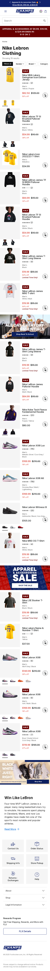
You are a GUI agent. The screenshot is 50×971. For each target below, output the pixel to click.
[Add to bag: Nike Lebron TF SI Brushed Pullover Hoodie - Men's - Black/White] (45, 136)
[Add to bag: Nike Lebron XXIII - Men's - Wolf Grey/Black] (45, 673)
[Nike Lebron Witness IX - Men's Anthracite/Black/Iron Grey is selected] (5, 527)
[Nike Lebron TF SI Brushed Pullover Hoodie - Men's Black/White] (13, 243)
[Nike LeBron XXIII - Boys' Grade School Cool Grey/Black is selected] (5, 755)
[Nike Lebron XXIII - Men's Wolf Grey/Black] (13, 718)
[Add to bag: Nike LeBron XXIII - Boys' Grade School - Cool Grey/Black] (45, 747)
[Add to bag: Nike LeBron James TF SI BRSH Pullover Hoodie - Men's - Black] (45, 200)
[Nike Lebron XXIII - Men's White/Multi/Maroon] (28, 681)
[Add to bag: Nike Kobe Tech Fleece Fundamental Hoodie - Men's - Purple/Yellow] (45, 424)
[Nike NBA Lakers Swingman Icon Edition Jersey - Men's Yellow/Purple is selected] (5, 103)
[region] (25, 3)
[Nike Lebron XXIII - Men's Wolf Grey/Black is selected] (5, 681)
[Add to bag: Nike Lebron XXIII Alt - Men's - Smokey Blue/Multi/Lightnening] (45, 496)
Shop (8, 898)
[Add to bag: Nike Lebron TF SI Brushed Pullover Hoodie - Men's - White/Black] (45, 234)
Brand (31, 64)
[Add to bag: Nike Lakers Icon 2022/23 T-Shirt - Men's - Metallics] (45, 165)
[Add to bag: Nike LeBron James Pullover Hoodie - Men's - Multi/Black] (45, 398)
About (8, 891)
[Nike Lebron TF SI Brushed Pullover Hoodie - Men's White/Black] (13, 144)
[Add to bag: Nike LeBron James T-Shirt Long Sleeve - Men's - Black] (45, 276)
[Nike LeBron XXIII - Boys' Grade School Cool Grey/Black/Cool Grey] (13, 755)
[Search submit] (45, 21)
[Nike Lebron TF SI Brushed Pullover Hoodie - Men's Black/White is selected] (5, 144)
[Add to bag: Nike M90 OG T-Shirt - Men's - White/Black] (45, 558)
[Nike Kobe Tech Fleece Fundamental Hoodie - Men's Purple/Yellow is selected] (5, 432)
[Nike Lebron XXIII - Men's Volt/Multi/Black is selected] (5, 718)
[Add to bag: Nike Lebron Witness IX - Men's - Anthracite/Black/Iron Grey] (45, 519)
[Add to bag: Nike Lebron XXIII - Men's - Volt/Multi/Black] (45, 710)
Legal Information (14, 905)
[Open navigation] (5, 11)
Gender (19, 64)
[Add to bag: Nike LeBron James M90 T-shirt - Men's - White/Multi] (45, 308)
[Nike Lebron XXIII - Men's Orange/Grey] (20, 681)
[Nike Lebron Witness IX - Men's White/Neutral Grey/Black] (13, 527)
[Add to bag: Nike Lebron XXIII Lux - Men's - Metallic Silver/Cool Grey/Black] (45, 463)
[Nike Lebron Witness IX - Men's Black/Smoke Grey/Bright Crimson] (20, 527)
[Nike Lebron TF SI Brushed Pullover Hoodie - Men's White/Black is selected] (5, 243)
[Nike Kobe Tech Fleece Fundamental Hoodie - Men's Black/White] (13, 432)
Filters (6, 64)
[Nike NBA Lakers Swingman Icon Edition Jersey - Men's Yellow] (13, 103)
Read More (10, 829)
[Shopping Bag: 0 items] (45, 11)
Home (4, 42)
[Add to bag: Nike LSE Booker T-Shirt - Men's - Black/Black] (45, 617)
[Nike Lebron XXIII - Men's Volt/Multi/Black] (13, 681)
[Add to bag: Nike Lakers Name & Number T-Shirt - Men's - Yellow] (45, 642)
